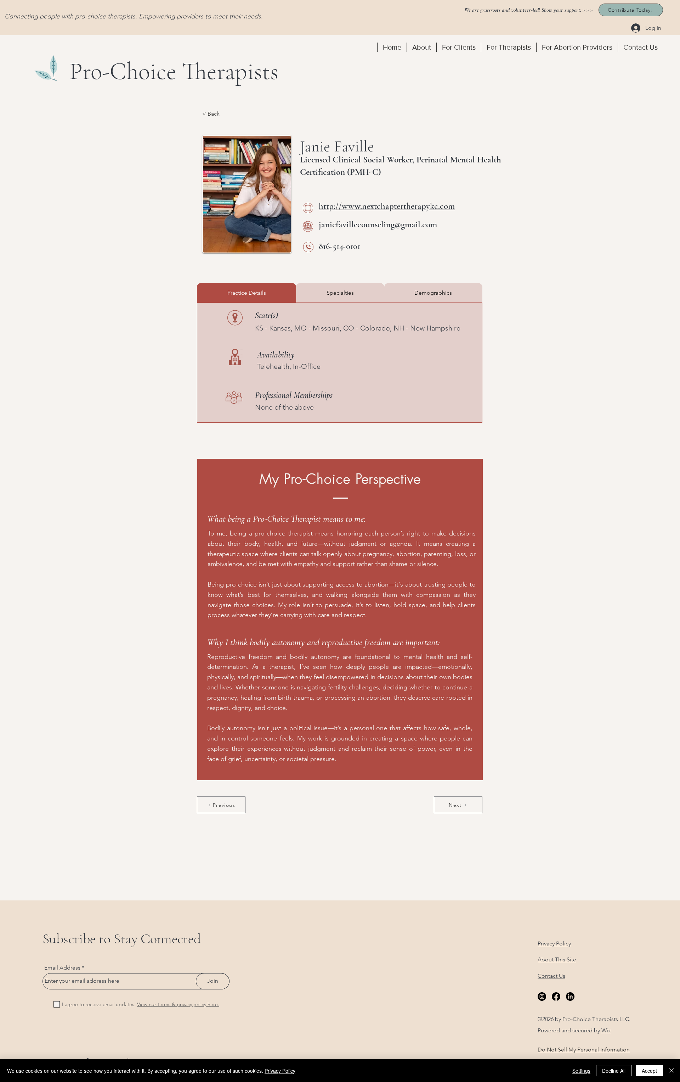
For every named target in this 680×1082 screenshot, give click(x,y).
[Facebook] (556, 996)
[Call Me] (308, 247)
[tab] (246, 293)
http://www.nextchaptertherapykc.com (387, 206)
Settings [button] (581, 1070)
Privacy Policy (280, 1070)
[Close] (671, 1070)
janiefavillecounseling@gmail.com (378, 224)
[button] (421, 47)
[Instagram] (542, 996)
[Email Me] (308, 226)
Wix (606, 1030)
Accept (649, 1070)
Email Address (62, 968)
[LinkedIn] (570, 996)
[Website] (308, 208)
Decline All (613, 1070)
